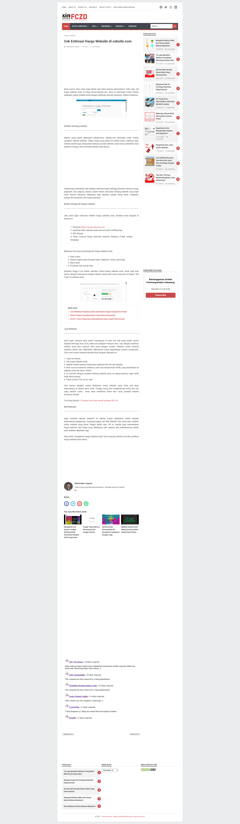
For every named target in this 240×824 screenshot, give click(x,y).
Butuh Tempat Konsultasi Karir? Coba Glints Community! (92, 315)
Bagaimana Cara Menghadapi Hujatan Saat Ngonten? (164, 130)
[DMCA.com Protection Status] (148, 770)
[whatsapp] (86, 503)
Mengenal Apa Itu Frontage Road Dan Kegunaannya (163, 87)
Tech (94, 26)
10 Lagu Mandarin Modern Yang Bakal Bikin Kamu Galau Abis (165, 57)
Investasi (119, 26)
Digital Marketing (79, 26)
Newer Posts (68, 734)
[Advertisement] (101, 68)
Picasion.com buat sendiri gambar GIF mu (99, 400)
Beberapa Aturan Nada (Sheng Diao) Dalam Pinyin (165, 116)
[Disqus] (101, 624)
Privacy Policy (105, 7)
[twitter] (73, 503)
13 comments (95, 47)
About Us (72, 7)
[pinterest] (79, 503)
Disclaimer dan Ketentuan (124, 7)
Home (64, 7)
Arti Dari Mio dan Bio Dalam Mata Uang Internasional (164, 72)
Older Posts (134, 734)
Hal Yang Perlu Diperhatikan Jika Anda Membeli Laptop (165, 101)
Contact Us (82, 7)
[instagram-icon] (171, 7)
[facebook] (66, 503)
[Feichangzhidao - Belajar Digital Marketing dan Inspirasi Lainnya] (74, 16)
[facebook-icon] (161, 7)
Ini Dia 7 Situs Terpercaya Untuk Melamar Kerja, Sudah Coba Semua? (97, 319)
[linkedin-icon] (176, 7)
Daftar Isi (93, 7)
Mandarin (132, 26)
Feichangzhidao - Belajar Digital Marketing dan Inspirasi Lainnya (123, 816)
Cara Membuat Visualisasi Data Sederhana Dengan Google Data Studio (98, 312)
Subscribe (160, 295)
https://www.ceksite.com (93, 227)
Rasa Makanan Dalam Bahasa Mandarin (79, 806)
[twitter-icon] (166, 7)
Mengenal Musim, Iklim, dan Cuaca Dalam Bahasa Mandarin (165, 43)
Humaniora (105, 26)
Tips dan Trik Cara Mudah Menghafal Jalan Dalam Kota (165, 177)
